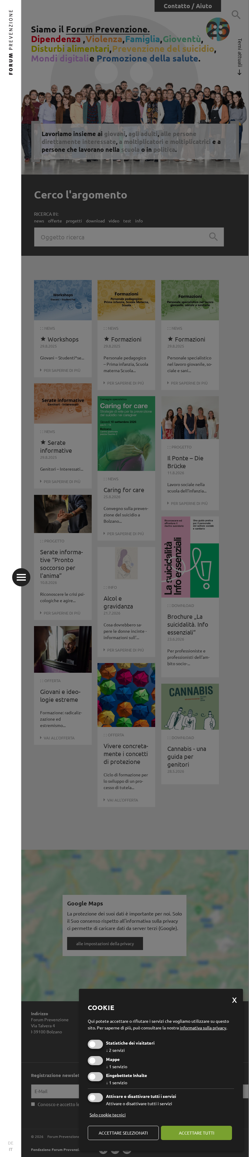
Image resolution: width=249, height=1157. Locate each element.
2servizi (115, 1050)
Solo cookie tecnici (108, 1114)
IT (11, 1149)
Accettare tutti (196, 1132)
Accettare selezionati (123, 1132)
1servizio (116, 1066)
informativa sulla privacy (203, 1027)
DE (10, 1142)
